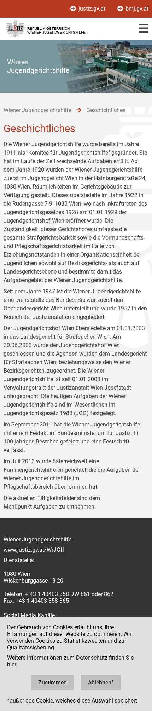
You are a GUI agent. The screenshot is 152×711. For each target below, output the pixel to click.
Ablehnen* (101, 682)
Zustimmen (52, 682)
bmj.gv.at (136, 8)
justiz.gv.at (92, 8)
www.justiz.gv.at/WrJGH (34, 549)
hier (11, 664)
